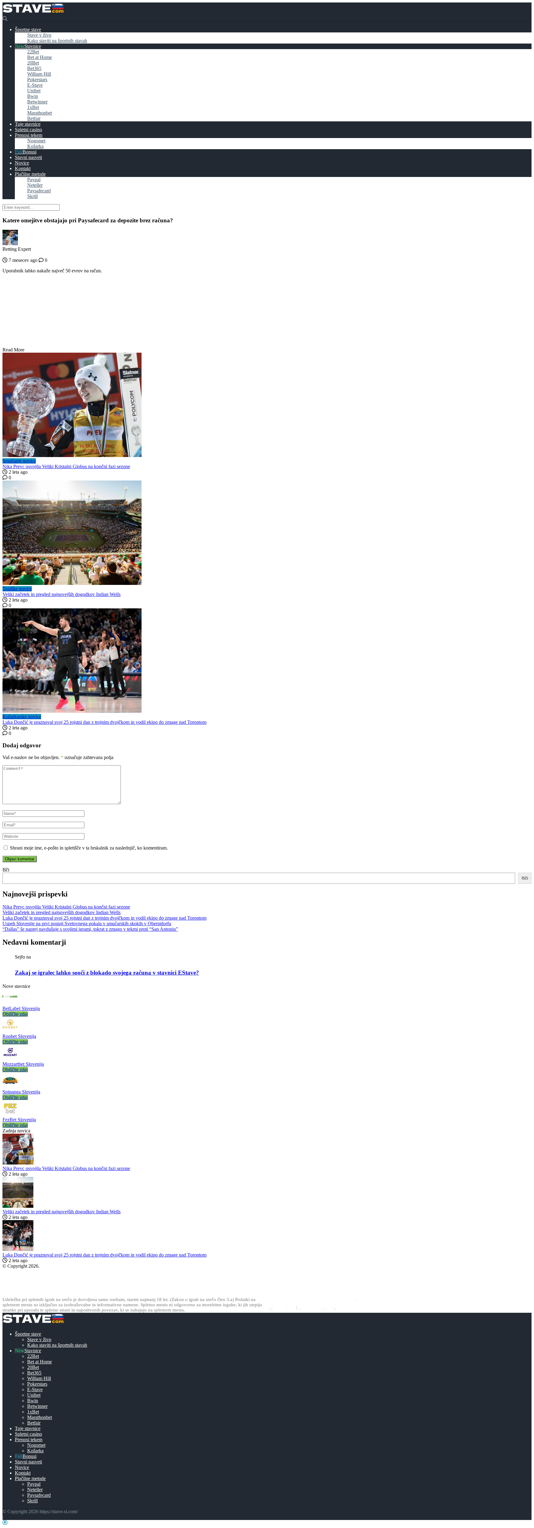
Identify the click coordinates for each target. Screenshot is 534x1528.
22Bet (33, 51)
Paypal (33, 179)
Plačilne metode (30, 174)
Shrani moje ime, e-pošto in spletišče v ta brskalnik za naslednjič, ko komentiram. (89, 847)
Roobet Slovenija (19, 1036)
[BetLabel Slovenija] (10, 1002)
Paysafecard (39, 190)
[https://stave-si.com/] (33, 13)
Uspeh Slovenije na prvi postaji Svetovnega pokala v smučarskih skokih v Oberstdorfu (86, 923)
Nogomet (36, 140)
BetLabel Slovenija (21, 1008)
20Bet (33, 62)
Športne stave (28, 29)
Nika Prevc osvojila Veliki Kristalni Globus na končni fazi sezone (66, 466)
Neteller (35, 185)
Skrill (32, 196)
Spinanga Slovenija (21, 1091)
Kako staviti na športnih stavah (57, 40)
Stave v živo (39, 35)
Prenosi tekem (28, 135)
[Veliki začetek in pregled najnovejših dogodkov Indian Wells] (267, 533)
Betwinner (37, 101)
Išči (5, 869)
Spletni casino (28, 129)
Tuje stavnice (27, 124)
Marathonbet (39, 112)
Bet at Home (39, 57)
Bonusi (29, 151)
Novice (22, 163)
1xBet (33, 107)
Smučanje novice (19, 461)
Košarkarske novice (21, 716)
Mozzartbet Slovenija (23, 1064)
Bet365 (34, 68)
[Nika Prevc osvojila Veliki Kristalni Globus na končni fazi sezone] (267, 405)
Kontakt (23, 168)
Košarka (35, 146)
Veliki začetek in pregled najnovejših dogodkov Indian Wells (61, 594)
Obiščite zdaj (15, 1014)
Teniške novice (17, 588)
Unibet (33, 90)
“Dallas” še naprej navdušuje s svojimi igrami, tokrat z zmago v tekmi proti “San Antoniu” (90, 929)
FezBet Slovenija (19, 1119)
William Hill (39, 74)
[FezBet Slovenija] (10, 1114)
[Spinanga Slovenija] (10, 1086)
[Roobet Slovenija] (10, 1030)
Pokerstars (37, 79)
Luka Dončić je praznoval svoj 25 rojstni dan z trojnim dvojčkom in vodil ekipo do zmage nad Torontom (104, 722)
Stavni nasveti (28, 157)
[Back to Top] (4, 1522)
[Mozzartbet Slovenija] (10, 1058)
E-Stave (35, 85)
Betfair (33, 118)
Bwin (32, 96)
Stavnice (32, 46)
